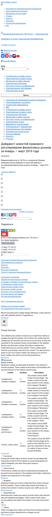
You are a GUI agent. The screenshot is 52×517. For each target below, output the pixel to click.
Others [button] (3, 505)
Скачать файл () (8, 172)
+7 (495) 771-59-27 (8, 45)
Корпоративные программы (12, 294)
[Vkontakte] (2, 230)
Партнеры (5, 267)
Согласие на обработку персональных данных (19, 282)
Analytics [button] (4, 478)
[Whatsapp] (14, 230)
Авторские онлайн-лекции (11, 289)
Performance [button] (6, 466)
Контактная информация (11, 297)
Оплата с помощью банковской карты (16, 272)
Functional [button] (5, 454)
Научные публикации (9, 270)
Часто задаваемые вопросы (12, 301)
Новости (4, 265)
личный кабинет (9, 61)
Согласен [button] (4, 318)
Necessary (8, 360)
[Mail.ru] (5, 230)
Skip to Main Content (9, 2)
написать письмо (10, 50)
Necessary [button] (5, 358)
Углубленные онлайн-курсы (12, 284)
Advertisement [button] (6, 490)
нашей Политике (39, 315)
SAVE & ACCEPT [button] (7, 515)
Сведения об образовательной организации (19, 260)
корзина (6, 53)
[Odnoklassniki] (11, 230)
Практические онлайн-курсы (12, 287)
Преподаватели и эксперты (12, 263)
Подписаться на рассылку (11, 209)
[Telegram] (8, 230)
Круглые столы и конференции (13, 292)
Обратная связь (8, 243)
